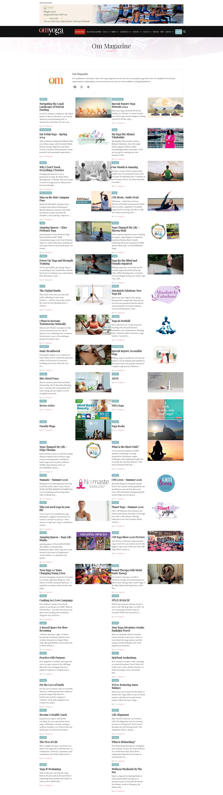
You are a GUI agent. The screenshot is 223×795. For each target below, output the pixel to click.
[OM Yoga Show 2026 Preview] (166, 541)
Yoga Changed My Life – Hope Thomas (53, 448)
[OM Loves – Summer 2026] (166, 483)
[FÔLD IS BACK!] (166, 604)
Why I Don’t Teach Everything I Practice (51, 168)
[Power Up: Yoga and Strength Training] (93, 264)
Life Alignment (120, 714)
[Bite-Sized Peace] (93, 382)
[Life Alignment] (166, 718)
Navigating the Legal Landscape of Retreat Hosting (51, 106)
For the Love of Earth (51, 684)
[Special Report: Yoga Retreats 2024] (166, 107)
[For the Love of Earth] (93, 688)
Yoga (114, 130)
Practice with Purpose (52, 657)
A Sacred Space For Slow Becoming (53, 629)
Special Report (117, 99)
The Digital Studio (50, 290)
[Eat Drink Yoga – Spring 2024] (93, 138)
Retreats (43, 99)
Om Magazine (80, 74)
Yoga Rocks (118, 426)
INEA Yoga (118, 405)
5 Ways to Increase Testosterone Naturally (52, 322)
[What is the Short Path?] (166, 450)
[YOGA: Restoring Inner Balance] (166, 688)
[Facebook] (75, 87)
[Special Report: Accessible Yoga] (166, 354)
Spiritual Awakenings (124, 657)
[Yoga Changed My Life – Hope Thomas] (93, 450)
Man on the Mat (46, 193)
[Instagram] (81, 87)
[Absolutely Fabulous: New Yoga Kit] (166, 294)
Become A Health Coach (53, 714)
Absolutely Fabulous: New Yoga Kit (126, 292)
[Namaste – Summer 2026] (93, 483)
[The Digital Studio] (93, 294)
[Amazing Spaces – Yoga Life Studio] (93, 541)
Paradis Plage (47, 426)
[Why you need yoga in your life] (93, 510)
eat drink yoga (45, 130)
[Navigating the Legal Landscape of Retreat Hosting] (93, 107)
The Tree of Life (48, 742)
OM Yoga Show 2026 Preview (128, 537)
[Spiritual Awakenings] (166, 661)
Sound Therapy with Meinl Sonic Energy (127, 571)
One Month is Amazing (125, 167)
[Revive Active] (93, 409)
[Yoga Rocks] (166, 430)
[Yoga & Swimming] (93, 773)
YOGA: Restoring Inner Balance (125, 686)
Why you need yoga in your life (54, 508)
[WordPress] (88, 87)
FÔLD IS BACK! (121, 600)
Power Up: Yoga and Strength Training (56, 262)
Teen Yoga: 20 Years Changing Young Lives (52, 571)
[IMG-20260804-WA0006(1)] (111, 14)
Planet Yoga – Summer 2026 (128, 507)
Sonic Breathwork (49, 351)
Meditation (44, 347)
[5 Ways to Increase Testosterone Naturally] (93, 324)
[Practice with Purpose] (93, 661)
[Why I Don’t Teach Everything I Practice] (93, 171)
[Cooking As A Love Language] (93, 604)
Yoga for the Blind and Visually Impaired (124, 262)
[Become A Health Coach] (93, 718)
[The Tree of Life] (93, 745)
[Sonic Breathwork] (93, 354)
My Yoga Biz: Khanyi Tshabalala (123, 135)
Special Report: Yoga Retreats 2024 (123, 105)
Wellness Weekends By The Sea (127, 770)
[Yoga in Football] (166, 324)
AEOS (115, 378)
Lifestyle (43, 256)
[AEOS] (166, 382)
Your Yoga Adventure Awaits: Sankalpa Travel (128, 629)
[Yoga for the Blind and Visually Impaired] (166, 264)
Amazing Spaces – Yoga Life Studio (55, 538)
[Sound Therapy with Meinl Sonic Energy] (166, 573)
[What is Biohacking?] (166, 745)
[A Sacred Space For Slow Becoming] (93, 631)
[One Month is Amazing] (166, 171)
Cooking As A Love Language (56, 600)
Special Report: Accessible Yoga (127, 352)
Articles (43, 163)
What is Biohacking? (123, 742)
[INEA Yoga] (166, 409)
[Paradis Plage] (93, 430)
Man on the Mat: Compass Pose (54, 199)
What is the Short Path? (125, 447)
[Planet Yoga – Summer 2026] (166, 510)
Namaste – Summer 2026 (53, 479)
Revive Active (47, 405)
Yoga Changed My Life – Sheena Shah (125, 229)
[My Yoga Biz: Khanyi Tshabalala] (166, 138)
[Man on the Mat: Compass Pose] (93, 201)
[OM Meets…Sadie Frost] (166, 201)
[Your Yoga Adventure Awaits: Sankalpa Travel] (166, 631)
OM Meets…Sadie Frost (125, 197)
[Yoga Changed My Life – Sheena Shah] (166, 231)
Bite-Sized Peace (49, 378)
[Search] (184, 32)
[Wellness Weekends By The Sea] (166, 773)
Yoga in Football (121, 321)
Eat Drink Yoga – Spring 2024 (53, 135)
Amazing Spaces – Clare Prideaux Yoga (53, 229)
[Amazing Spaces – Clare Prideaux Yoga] (93, 231)
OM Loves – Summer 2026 (127, 479)
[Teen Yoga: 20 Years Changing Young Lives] (93, 573)
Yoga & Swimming (50, 769)
